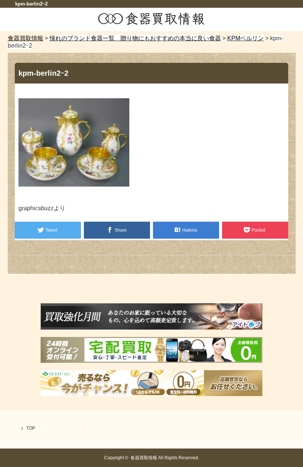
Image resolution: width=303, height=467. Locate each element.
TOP (30, 428)
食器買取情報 (143, 457)
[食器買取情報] (151, 23)
